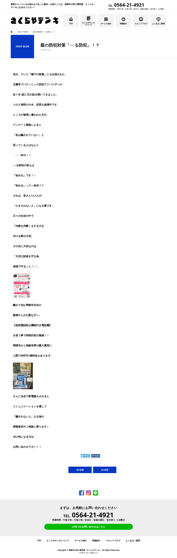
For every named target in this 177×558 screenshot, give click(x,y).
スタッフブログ (141, 23)
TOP (71, 23)
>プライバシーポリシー (88, 553)
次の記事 (104, 470)
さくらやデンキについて (88, 23)
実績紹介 (123, 23)
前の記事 (80, 470)
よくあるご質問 (158, 23)
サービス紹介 (106, 23)
